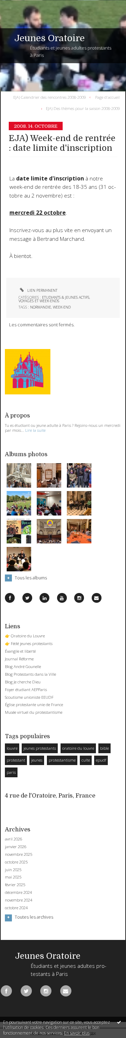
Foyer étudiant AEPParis (26, 689)
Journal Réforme (19, 658)
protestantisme (62, 760)
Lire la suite (35, 430)
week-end (62, 307)
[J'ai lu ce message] (119, 1022)
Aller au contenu (20, 5)
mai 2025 (13, 877)
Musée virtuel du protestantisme (33, 712)
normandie (40, 307)
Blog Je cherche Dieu (23, 681)
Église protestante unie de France (34, 704)
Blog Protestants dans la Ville (30, 674)
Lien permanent (41, 290)
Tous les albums (31, 578)
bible (104, 748)
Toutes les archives (34, 917)
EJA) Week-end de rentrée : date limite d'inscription (62, 143)
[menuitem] (51, 97)
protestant (16, 760)
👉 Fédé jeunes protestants (28, 643)
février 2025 (15, 884)
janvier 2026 (15, 846)
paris (11, 772)
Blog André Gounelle (23, 666)
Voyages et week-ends (39, 300)
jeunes (36, 760)
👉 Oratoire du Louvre (25, 635)
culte (86, 760)
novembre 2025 (18, 854)
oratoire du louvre (78, 748)
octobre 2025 (16, 862)
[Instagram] (79, 598)
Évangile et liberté (20, 651)
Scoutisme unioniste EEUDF (29, 697)
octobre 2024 (16, 907)
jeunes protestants (39, 748)
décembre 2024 (18, 892)
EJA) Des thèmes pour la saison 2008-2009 (83, 108)
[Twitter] (27, 598)
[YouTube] (62, 598)
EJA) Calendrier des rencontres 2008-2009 (49, 96)
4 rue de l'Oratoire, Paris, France (50, 795)
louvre (12, 748)
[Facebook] (10, 598)
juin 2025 (13, 869)
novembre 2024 (18, 900)
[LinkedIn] (44, 598)
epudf (101, 760)
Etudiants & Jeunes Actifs (65, 297)
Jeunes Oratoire (49, 38)
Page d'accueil (107, 96)
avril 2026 (13, 839)
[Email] (97, 598)
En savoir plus (77, 1033)
